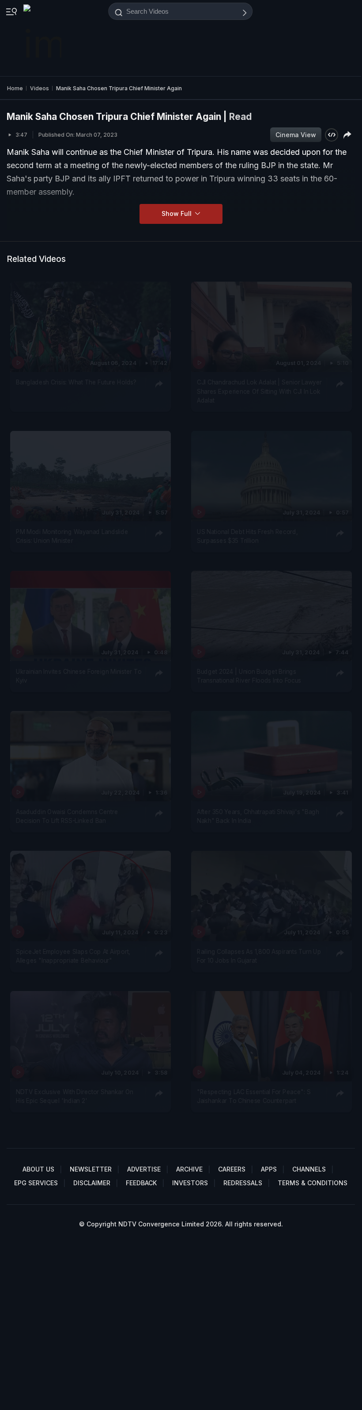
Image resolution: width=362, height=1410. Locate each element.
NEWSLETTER (91, 1169)
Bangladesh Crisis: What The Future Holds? (76, 382)
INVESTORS (190, 1183)
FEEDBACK (141, 1183)
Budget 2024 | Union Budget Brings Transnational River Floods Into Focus (249, 676)
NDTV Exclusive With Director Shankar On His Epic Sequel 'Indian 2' (74, 1096)
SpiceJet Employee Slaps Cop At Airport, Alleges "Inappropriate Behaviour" (73, 956)
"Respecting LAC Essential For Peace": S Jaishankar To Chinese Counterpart (253, 1096)
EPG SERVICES (36, 1183)
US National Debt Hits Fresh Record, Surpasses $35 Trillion (247, 536)
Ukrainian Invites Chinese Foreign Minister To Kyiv (78, 676)
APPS (269, 1169)
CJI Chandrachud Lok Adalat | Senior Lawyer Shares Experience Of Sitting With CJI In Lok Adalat (259, 391)
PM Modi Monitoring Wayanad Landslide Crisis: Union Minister (72, 536)
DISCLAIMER (91, 1183)
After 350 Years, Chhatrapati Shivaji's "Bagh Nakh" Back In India (258, 816)
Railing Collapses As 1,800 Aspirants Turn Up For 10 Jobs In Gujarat (259, 956)
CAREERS (231, 1169)
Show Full (177, 213)
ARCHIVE (189, 1169)
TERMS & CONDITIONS (312, 1183)
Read (240, 116)
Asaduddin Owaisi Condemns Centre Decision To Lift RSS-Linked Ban (67, 816)
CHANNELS (309, 1169)
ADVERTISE (144, 1169)
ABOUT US (38, 1169)
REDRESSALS (242, 1183)
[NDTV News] (43, 38)
